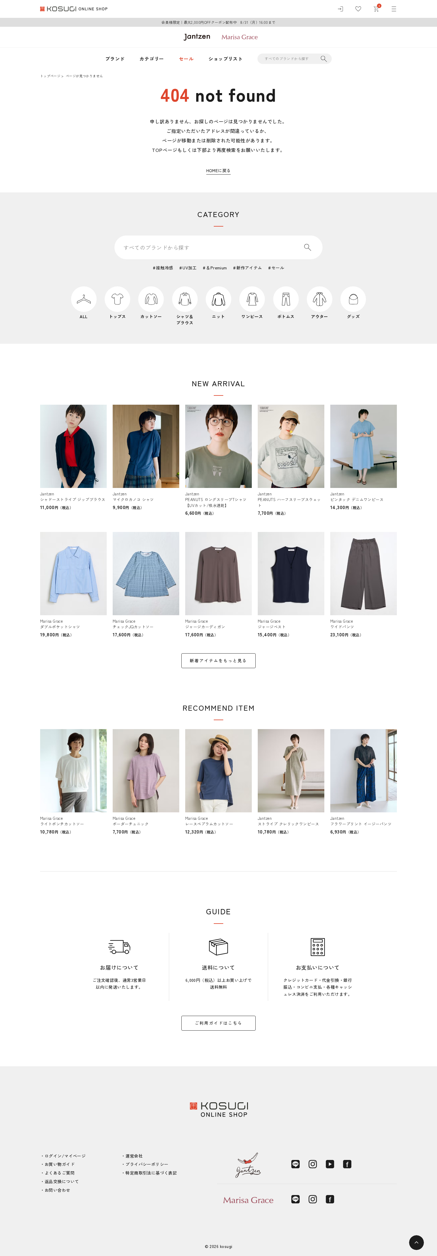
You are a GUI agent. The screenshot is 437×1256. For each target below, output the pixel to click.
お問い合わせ (57, 1190)
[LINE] (295, 1164)
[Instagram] (313, 1164)
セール (186, 58)
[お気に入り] (358, 9)
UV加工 (190, 268)
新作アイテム (249, 268)
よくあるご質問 (60, 1173)
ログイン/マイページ (65, 1156)
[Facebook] (347, 1164)
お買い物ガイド (60, 1164)
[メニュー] (394, 9)
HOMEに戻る (218, 170)
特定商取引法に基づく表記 (151, 1173)
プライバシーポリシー (146, 1164)
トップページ (50, 75)
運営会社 (134, 1156)
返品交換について (62, 1181)
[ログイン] (340, 9)
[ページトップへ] (416, 1242)
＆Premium (216, 268)
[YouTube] (330, 1164)
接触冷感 (164, 268)
